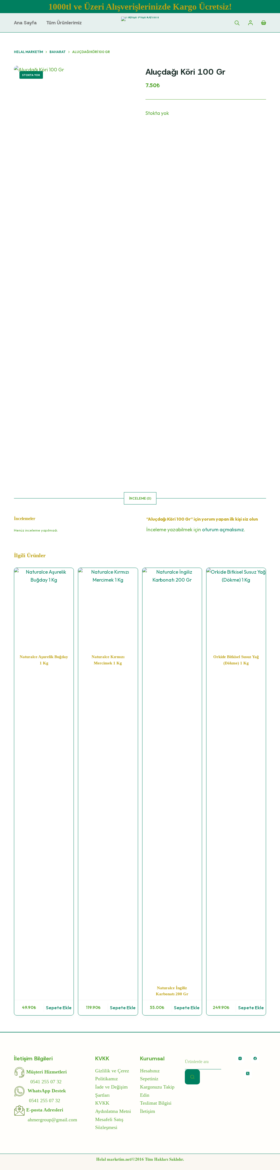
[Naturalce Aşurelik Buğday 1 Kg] (44, 607)
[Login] (250, 22)
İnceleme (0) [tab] (140, 498)
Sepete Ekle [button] (59, 1007)
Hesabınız (150, 1070)
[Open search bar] (237, 22)
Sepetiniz (149, 1078)
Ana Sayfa (25, 23)
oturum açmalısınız (223, 529)
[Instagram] (240, 1058)
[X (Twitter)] (248, 1073)
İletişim (147, 1111)
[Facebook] (255, 1058)
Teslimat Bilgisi (155, 1103)
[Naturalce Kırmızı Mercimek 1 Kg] (108, 607)
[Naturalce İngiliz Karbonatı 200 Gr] (172, 773)
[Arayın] (192, 1076)
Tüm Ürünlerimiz (64, 23)
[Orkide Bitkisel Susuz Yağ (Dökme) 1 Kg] (236, 607)
